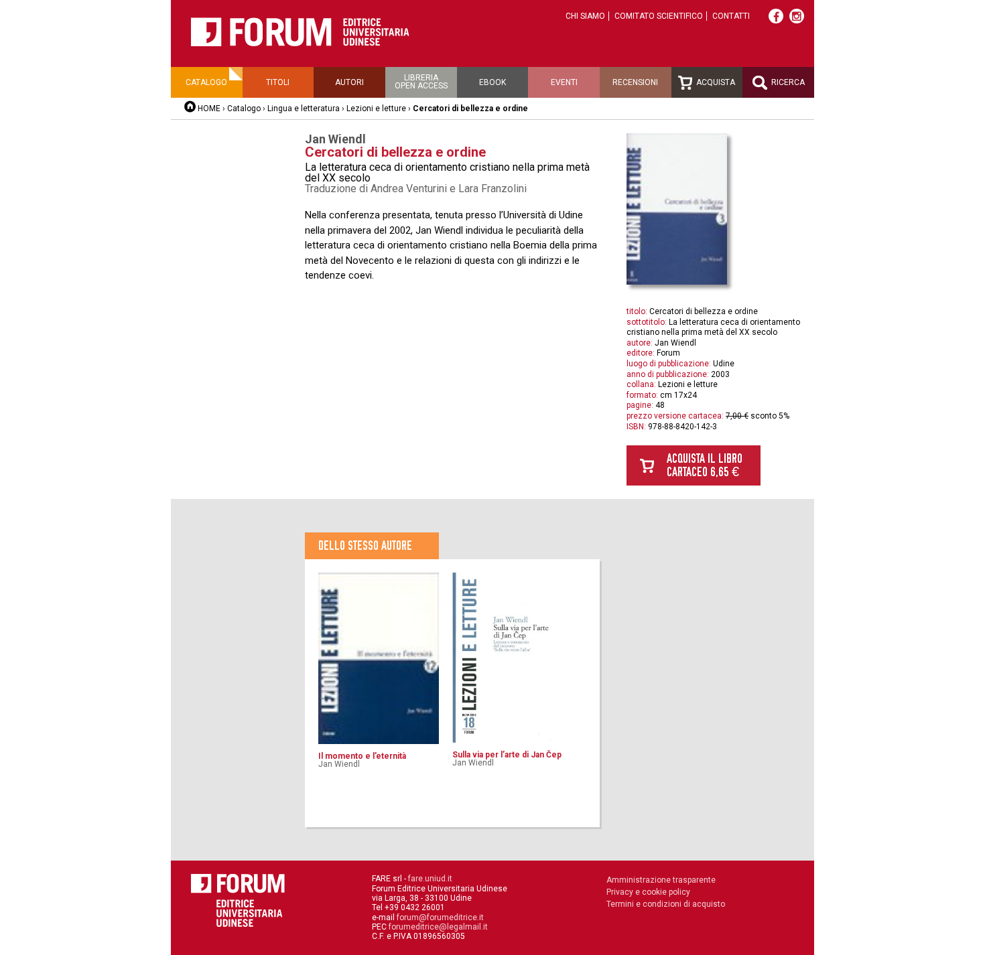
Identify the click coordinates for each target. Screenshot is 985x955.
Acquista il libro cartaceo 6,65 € (704, 465)
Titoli (277, 82)
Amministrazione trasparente (661, 880)
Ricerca (787, 82)
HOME (209, 108)
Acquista (714, 82)
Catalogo (206, 82)
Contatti (731, 16)
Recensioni (635, 82)
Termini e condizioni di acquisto (665, 904)
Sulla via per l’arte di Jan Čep (507, 754)
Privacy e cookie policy (648, 892)
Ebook (492, 82)
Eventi (564, 82)
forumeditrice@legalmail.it (438, 927)
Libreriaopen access (421, 81)
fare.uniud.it (430, 878)
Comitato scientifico (658, 16)
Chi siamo (585, 16)
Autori (349, 82)
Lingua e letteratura (303, 108)
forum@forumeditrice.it (440, 917)
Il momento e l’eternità (362, 756)
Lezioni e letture (376, 108)
